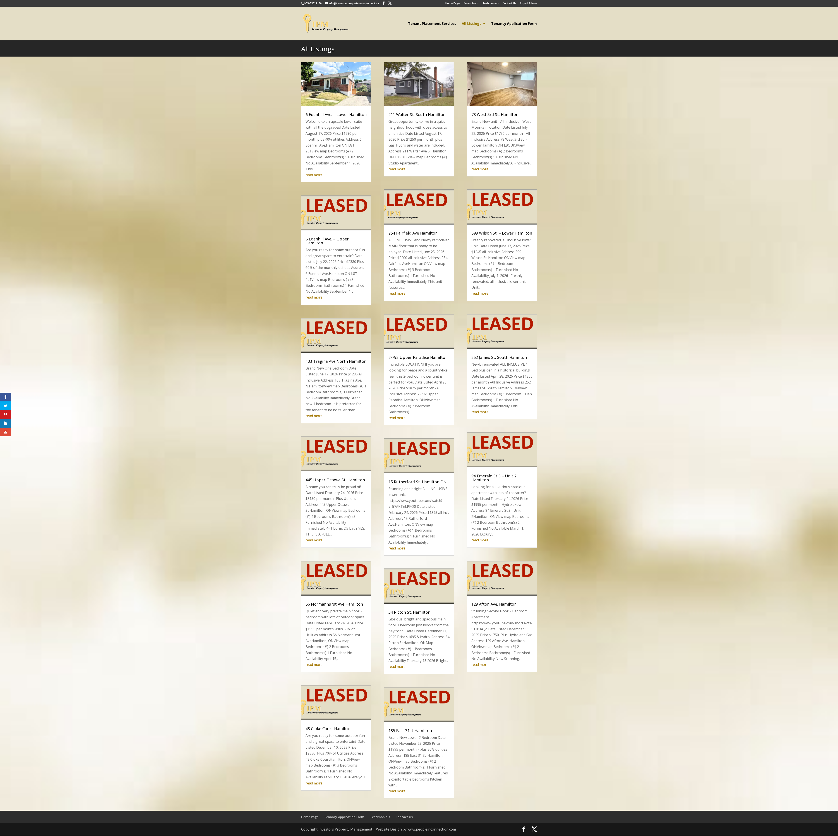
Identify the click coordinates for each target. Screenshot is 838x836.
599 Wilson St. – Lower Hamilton (501, 233)
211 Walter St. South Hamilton (416, 114)
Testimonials (491, 3)
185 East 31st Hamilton (410, 730)
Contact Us (509, 3)
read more (314, 175)
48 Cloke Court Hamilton (329, 728)
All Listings (471, 24)
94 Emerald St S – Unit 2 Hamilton (494, 477)
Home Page (452, 3)
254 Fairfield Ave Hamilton (413, 233)
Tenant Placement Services (432, 24)
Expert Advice (528, 3)
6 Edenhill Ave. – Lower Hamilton (336, 114)
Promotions (471, 3)
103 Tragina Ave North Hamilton (336, 361)
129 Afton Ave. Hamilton (494, 604)
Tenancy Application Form (514, 24)
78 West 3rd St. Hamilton (494, 114)
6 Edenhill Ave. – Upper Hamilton (327, 240)
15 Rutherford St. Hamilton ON (417, 481)
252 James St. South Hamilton (499, 357)
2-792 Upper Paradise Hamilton (418, 357)
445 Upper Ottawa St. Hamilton (335, 479)
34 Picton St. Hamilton (409, 612)
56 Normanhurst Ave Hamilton (334, 604)
